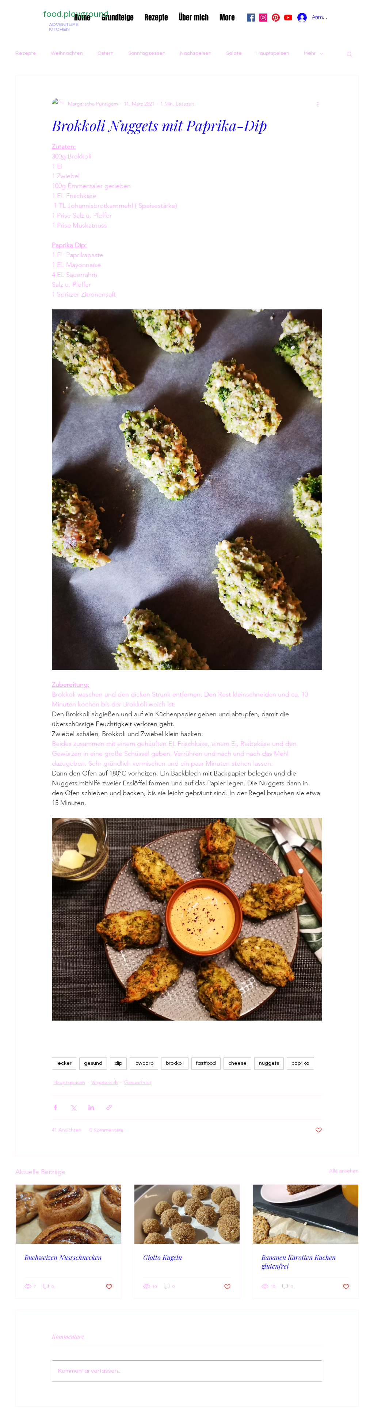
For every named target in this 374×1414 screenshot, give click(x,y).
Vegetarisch (104, 1082)
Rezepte (25, 53)
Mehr (310, 53)
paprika (300, 1063)
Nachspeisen (195, 53)
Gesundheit (137, 1082)
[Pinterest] (276, 18)
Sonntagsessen (146, 53)
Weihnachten (67, 53)
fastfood (206, 1063)
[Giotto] (187, 1214)
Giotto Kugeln (162, 1257)
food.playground (76, 14)
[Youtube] (288, 18)
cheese (237, 1063)
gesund (93, 1063)
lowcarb (143, 1063)
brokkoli (175, 1063)
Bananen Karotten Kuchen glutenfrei (299, 1261)
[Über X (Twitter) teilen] (73, 1107)
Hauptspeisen (272, 53)
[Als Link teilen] (109, 1107)
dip (118, 1063)
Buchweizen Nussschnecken (63, 1257)
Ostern (106, 53)
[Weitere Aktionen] (317, 103)
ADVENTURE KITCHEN (64, 27)
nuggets (269, 1063)
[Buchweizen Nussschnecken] (68, 1214)
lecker (64, 1063)
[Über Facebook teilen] (55, 1107)
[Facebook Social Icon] (251, 18)
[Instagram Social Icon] (263, 18)
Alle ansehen (344, 1170)
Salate (234, 53)
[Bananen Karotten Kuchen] (305, 1214)
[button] (349, 54)
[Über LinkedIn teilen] (91, 1107)
